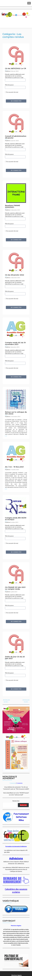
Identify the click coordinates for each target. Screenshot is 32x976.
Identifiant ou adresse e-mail (14, 77)
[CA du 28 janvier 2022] (16, 262)
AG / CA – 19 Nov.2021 (14, 467)
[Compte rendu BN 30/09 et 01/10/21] (16, 506)
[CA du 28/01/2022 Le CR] (16, 55)
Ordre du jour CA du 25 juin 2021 (15, 657)
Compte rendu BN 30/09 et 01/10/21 (15, 519)
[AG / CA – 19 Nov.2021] (16, 454)
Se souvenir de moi (12, 92)
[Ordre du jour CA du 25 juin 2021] (16, 644)
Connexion (13, 783)
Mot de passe (9, 85)
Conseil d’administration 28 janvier (15, 137)
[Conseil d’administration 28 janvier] (16, 123)
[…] (6, 436)
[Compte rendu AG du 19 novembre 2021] (16, 329)
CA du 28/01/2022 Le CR (15, 68)
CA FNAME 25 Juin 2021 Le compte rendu (15, 588)
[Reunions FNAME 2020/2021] (16, 192)
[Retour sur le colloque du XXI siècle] (16, 399)
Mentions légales (16, 975)
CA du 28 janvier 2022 (14, 275)
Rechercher (16, 801)
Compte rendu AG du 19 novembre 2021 (15, 343)
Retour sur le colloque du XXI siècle (16, 413)
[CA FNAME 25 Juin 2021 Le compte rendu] (16, 574)
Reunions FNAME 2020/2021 (12, 206)
